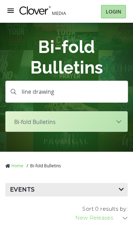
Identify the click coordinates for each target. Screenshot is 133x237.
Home (17, 165)
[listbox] (102, 218)
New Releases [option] (94, 218)
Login (113, 11)
